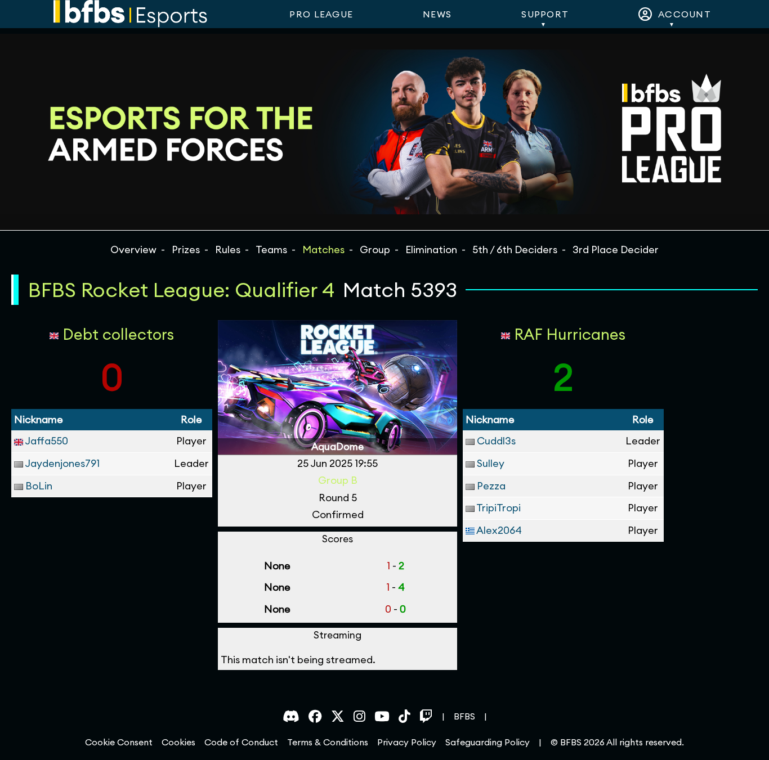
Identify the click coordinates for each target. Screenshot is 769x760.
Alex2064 (499, 530)
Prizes (186, 249)
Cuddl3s (496, 440)
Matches (323, 249)
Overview (133, 249)
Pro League (321, 14)
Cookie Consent (119, 742)
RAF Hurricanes (569, 334)
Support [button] (545, 14)
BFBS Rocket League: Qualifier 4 (181, 290)
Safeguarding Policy (487, 742)
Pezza (491, 485)
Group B (337, 480)
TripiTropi (498, 507)
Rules (227, 249)
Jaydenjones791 (62, 463)
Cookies (178, 742)
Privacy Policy (406, 742)
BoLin (38, 485)
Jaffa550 (46, 440)
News (437, 14)
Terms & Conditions (327, 742)
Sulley (490, 463)
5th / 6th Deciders (514, 249)
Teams (271, 249)
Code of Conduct (241, 742)
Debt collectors (118, 334)
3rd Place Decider (616, 249)
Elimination (431, 249)
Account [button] (681, 14)
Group (375, 249)
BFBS (464, 716)
